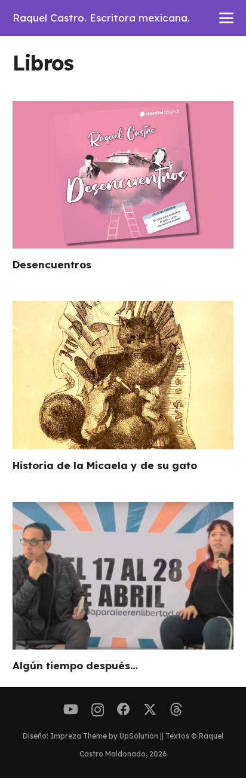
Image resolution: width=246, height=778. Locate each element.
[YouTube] (70, 709)
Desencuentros (52, 264)
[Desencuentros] (123, 175)
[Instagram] (97, 710)
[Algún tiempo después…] (123, 576)
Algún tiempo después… (75, 665)
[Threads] (176, 709)
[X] (149, 709)
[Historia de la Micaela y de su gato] (123, 375)
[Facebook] (123, 709)
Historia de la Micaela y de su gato (105, 465)
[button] (226, 18)
